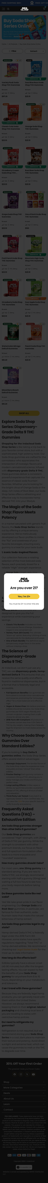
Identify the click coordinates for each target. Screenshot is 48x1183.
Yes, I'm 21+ (24, 596)
